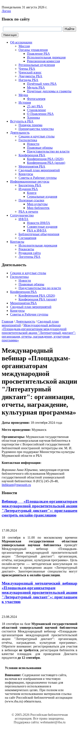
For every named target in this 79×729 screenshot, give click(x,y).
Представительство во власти (48, 151)
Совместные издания (42, 226)
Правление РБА (38, 53)
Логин (6, 11)
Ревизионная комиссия (43, 61)
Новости (33, 144)
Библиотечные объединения (39, 234)
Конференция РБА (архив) (46, 162)
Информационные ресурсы (29, 181)
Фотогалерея (36, 99)
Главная (7, 321)
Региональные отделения (37, 65)
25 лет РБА (35, 106)
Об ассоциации (21, 42)
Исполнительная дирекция (46, 57)
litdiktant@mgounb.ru (16, 485)
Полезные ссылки (31, 200)
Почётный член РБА (42, 83)
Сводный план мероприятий (39, 170)
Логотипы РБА (29, 256)
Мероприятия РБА (32, 166)
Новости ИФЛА (38, 223)
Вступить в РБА (21, 121)
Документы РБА (30, 76)
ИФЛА (23, 219)
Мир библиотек (38, 208)
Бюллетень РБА (30, 185)
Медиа (23, 95)
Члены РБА (27, 68)
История (25, 102)
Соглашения (27, 238)
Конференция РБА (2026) (45, 159)
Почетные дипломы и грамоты (49, 91)
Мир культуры (37, 204)
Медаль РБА (36, 87)
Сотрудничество (22, 215)
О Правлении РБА (40, 114)
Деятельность (19, 132)
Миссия (24, 46)
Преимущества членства (36, 129)
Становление (36, 110)
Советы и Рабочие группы (38, 177)
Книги (31, 193)
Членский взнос (30, 72)
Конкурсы (26, 174)
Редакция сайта (30, 253)
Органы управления (33, 50)
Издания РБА (28, 189)
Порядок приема (30, 125)
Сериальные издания (42, 196)
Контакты (17, 241)
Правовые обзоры (40, 147)
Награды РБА (28, 80)
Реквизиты (26, 249)
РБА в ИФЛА (37, 230)
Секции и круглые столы (37, 136)
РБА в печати (28, 211)
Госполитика (28, 140)
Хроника (33, 117)
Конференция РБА (32, 155)
